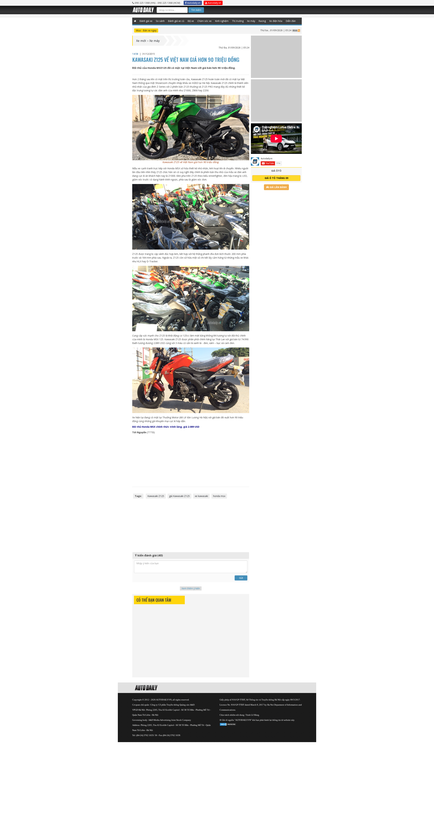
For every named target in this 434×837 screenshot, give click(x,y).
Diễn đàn (291, 21)
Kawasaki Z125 (155, 496)
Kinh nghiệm (222, 21)
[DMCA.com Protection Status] (228, 723)
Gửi (241, 577)
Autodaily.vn (193, 2)
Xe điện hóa (275, 21)
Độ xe (191, 21)
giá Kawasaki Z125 (179, 496)
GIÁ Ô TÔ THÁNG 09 (276, 178)
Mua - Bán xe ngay (146, 30)
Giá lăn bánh (278, 187)
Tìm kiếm (196, 10)
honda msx (219, 496)
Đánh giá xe (146, 21)
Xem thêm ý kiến (191, 588)
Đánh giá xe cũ (176, 21)
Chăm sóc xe (204, 21)
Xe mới (141, 40)
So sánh (160, 21)
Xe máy (251, 21)
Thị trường (238, 21)
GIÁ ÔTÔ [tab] (276, 170)
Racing (262, 21)
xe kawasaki (201, 496)
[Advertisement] (190, 460)
